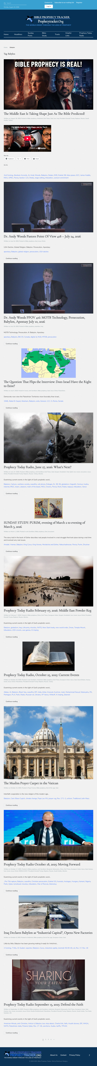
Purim (80, 544)
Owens (48, 487)
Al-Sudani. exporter (24, 948)
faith (65, 1023)
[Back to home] (48, 20)
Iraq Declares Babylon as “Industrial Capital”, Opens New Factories (48, 933)
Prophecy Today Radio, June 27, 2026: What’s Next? (37, 467)
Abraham (24, 401)
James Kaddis (85, 175)
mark (63, 692)
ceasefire (33, 484)
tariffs (58, 1026)
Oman (71, 627)
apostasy (7, 251)
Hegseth (73, 484)
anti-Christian (22, 1023)
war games (26, 630)
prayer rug (52, 798)
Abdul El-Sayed (15, 401)
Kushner (57, 692)
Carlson (14, 484)
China (39, 615)
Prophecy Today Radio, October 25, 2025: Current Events (41, 675)
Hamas (88, 680)
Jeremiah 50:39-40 (65, 948)
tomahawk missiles (21, 884)
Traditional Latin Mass (81, 798)
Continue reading (12, 258)
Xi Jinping (34, 630)
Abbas (6, 692)
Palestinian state (15, 1026)
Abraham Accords (20, 175)
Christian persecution (39, 881)
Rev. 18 (85, 948)
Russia (83, 118)
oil (74, 948)
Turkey (10, 120)
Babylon (44, 175)
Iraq (58, 118)
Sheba (31, 178)
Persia (16, 178)
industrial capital (51, 948)
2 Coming (7, 948)
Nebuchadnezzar (65, 544)
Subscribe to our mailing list (64, 3)
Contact (63, 1055)
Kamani (81, 881)
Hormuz (80, 484)
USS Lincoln (16, 630)
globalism (65, 484)
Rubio (64, 487)
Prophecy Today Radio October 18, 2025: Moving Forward (42, 864)
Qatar (11, 884)
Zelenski (67, 695)
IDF (35, 692)
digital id (34, 337)
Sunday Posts (31, 34)
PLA (13, 695)
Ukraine (40, 474)
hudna (86, 484)
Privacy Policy (74, 1055)
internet (6, 487)
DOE (55, 175)
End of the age (50, 788)
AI (29, 175)
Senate (60, 401)
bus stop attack (48, 1023)
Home (6, 34)
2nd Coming (8, 175)
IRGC (12, 487)
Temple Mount (79, 627)
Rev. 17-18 (37, 1026)
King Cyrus (28, 544)
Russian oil (30, 695)
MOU (6, 178)
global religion (23, 251)
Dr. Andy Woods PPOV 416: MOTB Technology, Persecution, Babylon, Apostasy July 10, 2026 (44, 319)
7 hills (14, 948)
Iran (55, 118)
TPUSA (64, 1026)
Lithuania (26, 627)
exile (38, 401)
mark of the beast (33, 487)
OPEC (11, 178)
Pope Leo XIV (43, 798)
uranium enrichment (61, 178)
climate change (31, 798)
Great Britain (81, 680)
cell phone (41, 484)
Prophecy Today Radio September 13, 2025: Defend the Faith (43, 1004)
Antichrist (40, 118)
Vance (84, 487)
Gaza (72, 680)
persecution (34, 251)
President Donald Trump (67, 118)
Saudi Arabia (58, 871)
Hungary (75, 881)
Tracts (57, 34)
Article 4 (31, 1023)
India (39, 692)
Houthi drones (73, 1023)
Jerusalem (84, 472)
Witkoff (52, 695)
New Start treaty (49, 627)
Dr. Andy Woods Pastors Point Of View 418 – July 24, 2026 (42, 236)
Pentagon (7, 695)
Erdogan (49, 484)
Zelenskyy (53, 884)
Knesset (50, 692)
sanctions (46, 1026)
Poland (25, 1026)
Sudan (53, 1026)
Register (79, 3)
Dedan (50, 175)
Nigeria (88, 881)
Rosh (59, 487)
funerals (60, 881)
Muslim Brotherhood (37, 1011)
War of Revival (42, 884)
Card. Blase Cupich (18, 798)
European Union (53, 615)
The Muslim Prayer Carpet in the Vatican (31, 783)
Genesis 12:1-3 (46, 401)
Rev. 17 (79, 948)
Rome (55, 401)
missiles (33, 627)
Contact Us (48, 3)
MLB (39, 337)
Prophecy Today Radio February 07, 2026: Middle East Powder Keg (47, 610)
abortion (37, 326)
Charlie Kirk (59, 1023)
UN (10, 1013)
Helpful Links (68, 34)
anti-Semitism (33, 391)
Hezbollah (63, 472)
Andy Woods (35, 175)
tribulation (49, 178)
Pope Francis (32, 788)
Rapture (77, 118)
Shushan (86, 544)
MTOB (44, 337)
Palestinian (61, 391)
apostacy (7, 337)
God (51, 118)
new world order (62, 627)
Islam (17, 487)
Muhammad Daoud (73, 692)
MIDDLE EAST (23, 871)
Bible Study (44, 34)
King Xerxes (37, 544)
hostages (67, 881)
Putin (18, 695)
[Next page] (54, 1039)
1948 (6, 401)
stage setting (39, 178)
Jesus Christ (41, 241)
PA (91, 692)
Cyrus (42, 948)
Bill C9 (20, 337)
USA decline (43, 251)
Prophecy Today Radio (85, 34)
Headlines (18, 34)
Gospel (57, 472)
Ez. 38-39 (57, 484)
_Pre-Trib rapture (10, 881)
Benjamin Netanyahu (53, 869)
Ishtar (44, 692)
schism (69, 798)
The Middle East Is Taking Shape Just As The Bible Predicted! (44, 114)
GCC (77, 175)
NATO (39, 627)
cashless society (23, 484)
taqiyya (70, 487)
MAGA (85, 1023)
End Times (46, 118)
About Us (53, 1055)
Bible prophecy (31, 118)
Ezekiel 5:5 (52, 881)
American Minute (10, 1023)
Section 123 (23, 178)
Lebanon (23, 487)
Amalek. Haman (10, 544)
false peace (71, 175)
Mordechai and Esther (50, 544)
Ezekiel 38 (62, 175)
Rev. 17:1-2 (61, 798)
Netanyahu (85, 692)
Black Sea (22, 692)
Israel (26, 391)
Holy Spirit (69, 472)
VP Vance (44, 695)
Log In (49, 6)
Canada (27, 337)
